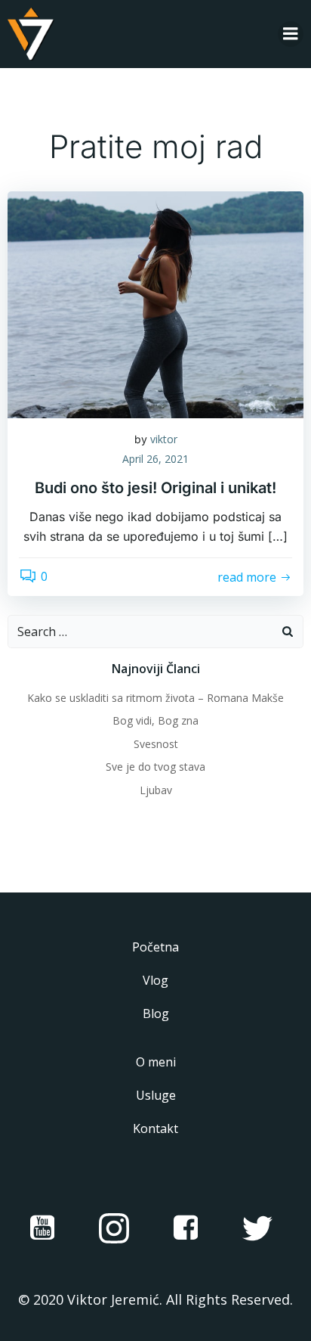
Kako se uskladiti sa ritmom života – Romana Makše (155, 698)
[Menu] (290, 34)
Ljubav (156, 790)
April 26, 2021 (155, 459)
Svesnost (156, 744)
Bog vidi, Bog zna (155, 720)
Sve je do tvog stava (155, 766)
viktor (163, 439)
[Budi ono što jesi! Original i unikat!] (155, 303)
